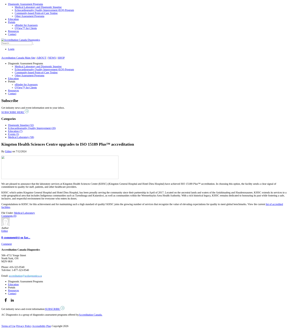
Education (13, 19)
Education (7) (15, 131)
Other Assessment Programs (29, 16)
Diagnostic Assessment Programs (25, 4)
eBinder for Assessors (26, 25)
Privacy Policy (24, 326)
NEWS (52, 57)
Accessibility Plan (41, 326)
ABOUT (41, 57)
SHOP (61, 57)
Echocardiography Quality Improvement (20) (32, 128)
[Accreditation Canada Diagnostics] (20, 39)
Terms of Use (8, 326)
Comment (6, 244)
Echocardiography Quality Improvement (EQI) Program (44, 10)
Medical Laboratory (24, 212)
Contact (12, 34)
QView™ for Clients (26, 28)
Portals (11, 22)
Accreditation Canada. (90, 314)
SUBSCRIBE (53, 309)
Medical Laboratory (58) (21, 137)
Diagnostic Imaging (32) (21, 125)
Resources (13, 31)
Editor (8, 151)
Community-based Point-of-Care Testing (36, 13)
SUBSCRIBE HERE (13, 112)
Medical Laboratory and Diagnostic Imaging (38, 7)
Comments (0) (8, 215)
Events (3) (13, 134)
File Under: (7, 212)
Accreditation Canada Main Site (18, 57)
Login (11, 49)
